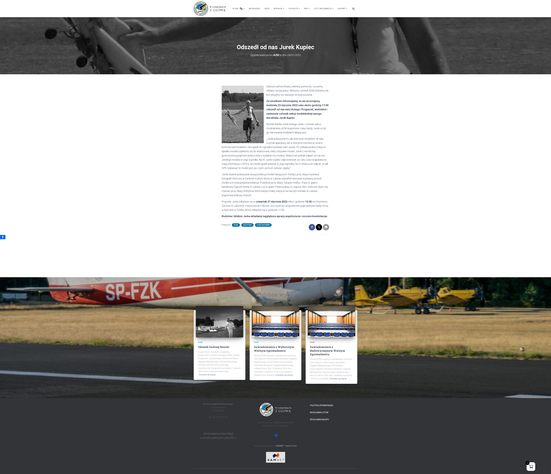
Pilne (236, 225)
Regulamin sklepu (319, 419)
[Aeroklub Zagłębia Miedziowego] (210, 8)
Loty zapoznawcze (323, 9)
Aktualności (254, 9)
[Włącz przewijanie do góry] (545, 468)
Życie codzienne (263, 225)
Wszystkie (247, 225)
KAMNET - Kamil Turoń (286, 446)
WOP (306, 9)
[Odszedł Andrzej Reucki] (219, 321)
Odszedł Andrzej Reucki (213, 347)
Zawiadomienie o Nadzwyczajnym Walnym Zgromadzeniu (327, 350)
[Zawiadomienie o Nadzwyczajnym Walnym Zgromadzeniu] (331, 321)
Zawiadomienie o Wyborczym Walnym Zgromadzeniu (274, 348)
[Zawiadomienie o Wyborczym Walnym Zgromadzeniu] (275, 321)
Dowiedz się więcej (207, 374)
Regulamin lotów (319, 412)
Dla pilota (293, 9)
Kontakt (342, 9)
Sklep (266, 9)
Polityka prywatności (321, 405)
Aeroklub (278, 9)
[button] (244, 9)
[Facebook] (2, 237)
